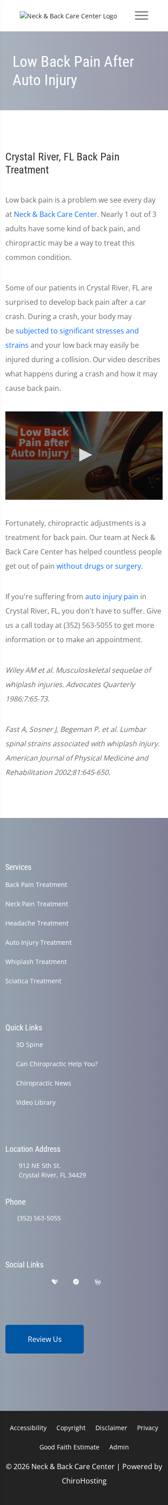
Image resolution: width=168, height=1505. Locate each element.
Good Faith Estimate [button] (69, 1447)
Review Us (45, 1339)
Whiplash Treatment (36, 961)
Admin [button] (119, 1447)
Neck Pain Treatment (36, 904)
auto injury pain (111, 596)
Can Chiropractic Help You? (57, 1064)
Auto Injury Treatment (38, 942)
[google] (9, 1282)
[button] (84, 455)
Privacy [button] (147, 1427)
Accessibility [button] (28, 1427)
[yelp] (33, 1282)
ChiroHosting (84, 1481)
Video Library (36, 1102)
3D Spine (29, 1044)
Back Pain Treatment (36, 884)
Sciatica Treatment (33, 981)
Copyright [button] (71, 1427)
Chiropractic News (43, 1083)
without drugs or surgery (98, 566)
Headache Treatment (37, 923)
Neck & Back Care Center (55, 214)
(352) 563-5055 (39, 1218)
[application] (84, 455)
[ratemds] (76, 1282)
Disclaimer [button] (111, 1427)
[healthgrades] (55, 1282)
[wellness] (98, 1282)
